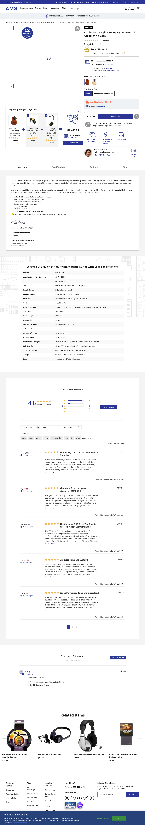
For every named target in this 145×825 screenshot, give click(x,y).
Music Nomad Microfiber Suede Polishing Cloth (123, 755)
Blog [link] (64, 8)
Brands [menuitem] (38, 8)
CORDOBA (29, 228)
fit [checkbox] (72, 438)
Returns (8, 802)
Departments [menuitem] (26, 8)
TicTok (85, 798)
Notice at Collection (48, 805)
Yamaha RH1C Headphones (50, 754)
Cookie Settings (103, 818)
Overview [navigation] (22, 167)
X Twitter (92, 798)
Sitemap (30, 801)
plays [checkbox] (78, 438)
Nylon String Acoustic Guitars (46, 22)
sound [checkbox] (24, 438)
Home (8, 22)
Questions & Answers (72, 656)
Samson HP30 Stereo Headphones (89, 754)
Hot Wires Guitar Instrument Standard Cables (15, 755)
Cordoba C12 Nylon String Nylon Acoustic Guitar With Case (14, 131)
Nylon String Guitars (27, 22)
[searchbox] (28, 427)
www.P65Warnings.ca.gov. (56, 214)
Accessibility (49, 800)
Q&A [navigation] (125, 167)
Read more (49, 472)
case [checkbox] (66, 438)
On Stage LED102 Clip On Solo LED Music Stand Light (51, 133)
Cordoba (88, 27)
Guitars (15, 22)
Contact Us (10, 790)
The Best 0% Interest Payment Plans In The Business (101, 2)
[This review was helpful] (118, 479)
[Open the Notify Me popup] (88, 124)
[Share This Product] (77, 28)
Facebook (79, 798)
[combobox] (95, 8)
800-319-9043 (102, 155)
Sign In (131, 8)
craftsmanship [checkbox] (56, 438)
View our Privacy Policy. (19, 823)
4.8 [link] (96, 40)
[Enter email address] (113, 795)
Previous (4, 736)
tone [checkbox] (31, 438)
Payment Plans (32, 793)
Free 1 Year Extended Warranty (129, 2)
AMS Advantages (31, 788)
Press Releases (32, 805)
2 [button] (72, 627)
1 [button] (68, 627)
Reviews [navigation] (94, 167)
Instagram (73, 798)
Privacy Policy (50, 790)
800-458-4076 (79, 787)
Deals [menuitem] (45, 8)
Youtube (67, 798)
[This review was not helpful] (122, 479)
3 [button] (76, 627)
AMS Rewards (32, 797)
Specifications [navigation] (58, 167)
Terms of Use (50, 810)
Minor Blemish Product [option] (103, 93)
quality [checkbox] (38, 438)
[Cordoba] (18, 226)
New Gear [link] (55, 8)
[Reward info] (124, 53)
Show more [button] (86, 438)
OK (119, 818)
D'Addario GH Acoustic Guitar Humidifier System (32, 131)
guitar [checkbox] (46, 438)
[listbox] (111, 82)
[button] (138, 8)
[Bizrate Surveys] (72, 807)
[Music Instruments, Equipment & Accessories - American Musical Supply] (11, 8)
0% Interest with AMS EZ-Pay (103, 61)
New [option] (88, 93)
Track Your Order (12, 794)
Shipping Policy (11, 798)
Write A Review (108, 407)
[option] (87, 82)
